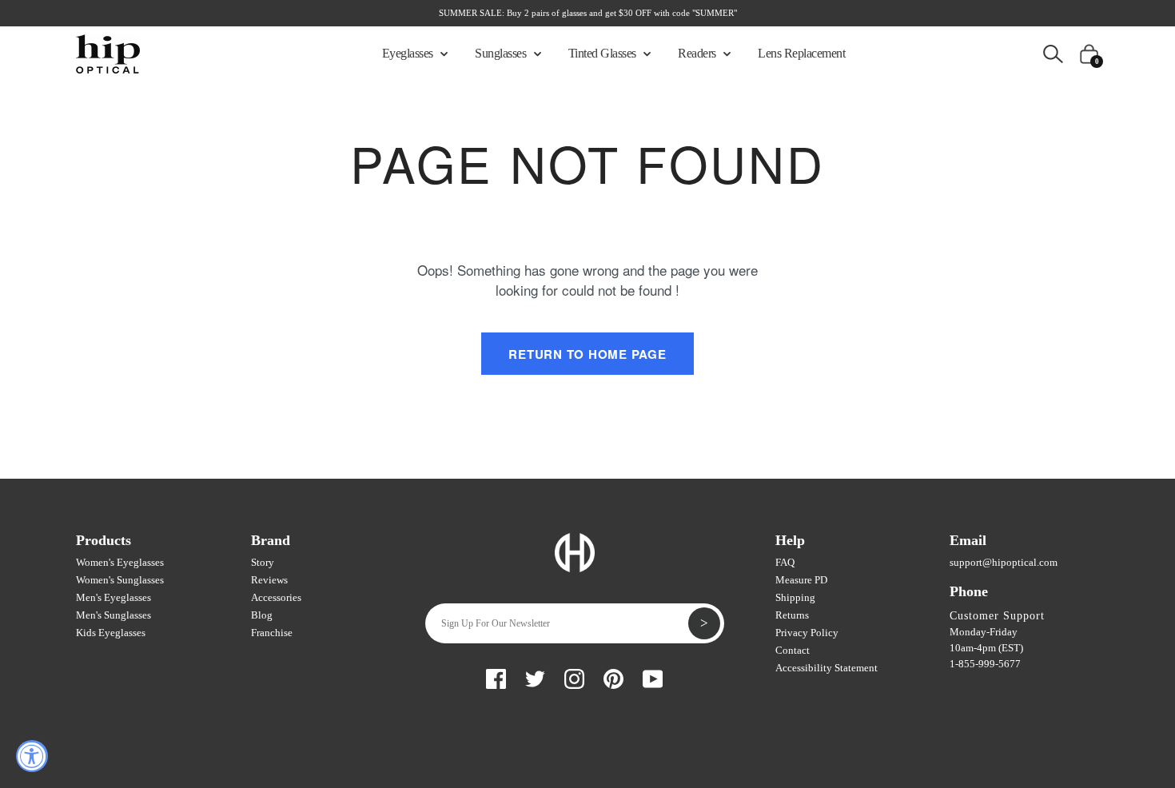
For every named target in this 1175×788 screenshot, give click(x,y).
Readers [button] (698, 53)
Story (262, 562)
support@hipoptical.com (1004, 562)
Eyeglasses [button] (409, 53)
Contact (792, 650)
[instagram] (574, 677)
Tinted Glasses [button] (603, 53)
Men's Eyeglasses (113, 597)
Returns (792, 615)
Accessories (276, 597)
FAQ (785, 562)
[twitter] (535, 677)
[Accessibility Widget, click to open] (32, 756)
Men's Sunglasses (113, 615)
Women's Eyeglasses (120, 562)
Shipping (795, 597)
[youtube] (653, 677)
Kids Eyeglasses (110, 633)
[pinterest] (613, 677)
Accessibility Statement (826, 668)
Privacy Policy (806, 633)
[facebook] (496, 677)
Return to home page (587, 354)
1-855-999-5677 (985, 664)
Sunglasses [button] (502, 53)
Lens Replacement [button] (801, 53)
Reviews (269, 580)
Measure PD (801, 580)
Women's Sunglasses (120, 580)
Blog (262, 615)
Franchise (272, 633)
